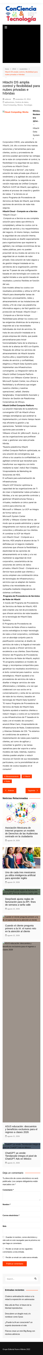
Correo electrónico (11, 1215)
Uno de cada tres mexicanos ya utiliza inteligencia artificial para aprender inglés (20, 875)
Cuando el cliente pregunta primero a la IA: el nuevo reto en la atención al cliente (20, 928)
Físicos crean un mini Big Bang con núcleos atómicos (20, 1332)
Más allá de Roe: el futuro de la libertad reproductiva (18, 1306)
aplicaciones (9, 102)
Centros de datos (21, 102)
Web (4, 1226)
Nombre (7, 1204)
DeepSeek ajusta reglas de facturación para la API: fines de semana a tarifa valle (20, 902)
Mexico (20, 105)
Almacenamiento (12, 776)
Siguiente (31, 790)
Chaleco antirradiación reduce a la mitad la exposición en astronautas (19, 1297)
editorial (8, 99)
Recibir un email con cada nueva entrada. (22, 1257)
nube (8, 781)
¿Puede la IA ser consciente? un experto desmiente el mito (18, 1323)
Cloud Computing (9, 105)
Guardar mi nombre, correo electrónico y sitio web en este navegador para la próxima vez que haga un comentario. (21, 1240)
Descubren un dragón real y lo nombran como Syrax (18, 1315)
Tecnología (28, 105)
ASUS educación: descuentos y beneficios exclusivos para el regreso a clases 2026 (21, 1129)
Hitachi (27, 776)
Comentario (8, 1190)
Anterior (11, 790)
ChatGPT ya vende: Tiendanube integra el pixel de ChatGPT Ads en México (21, 1156)
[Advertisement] (21, 47)
